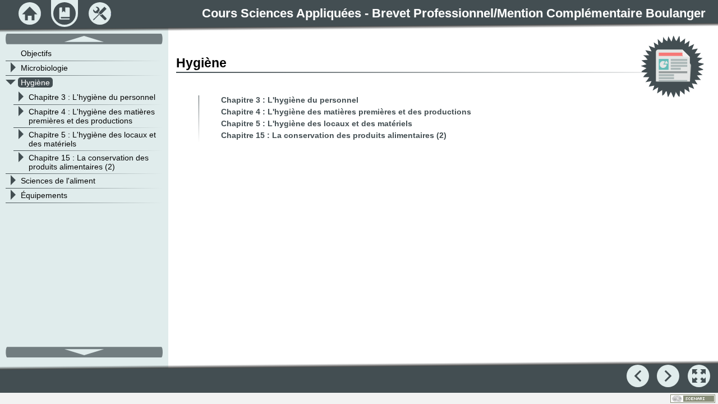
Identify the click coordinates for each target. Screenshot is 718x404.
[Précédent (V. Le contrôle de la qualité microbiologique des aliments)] (638, 376)
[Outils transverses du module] (100, 13)
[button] (699, 376)
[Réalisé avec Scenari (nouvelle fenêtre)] (692, 398)
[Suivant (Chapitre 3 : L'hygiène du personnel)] (668, 376)
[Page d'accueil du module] (30, 13)
